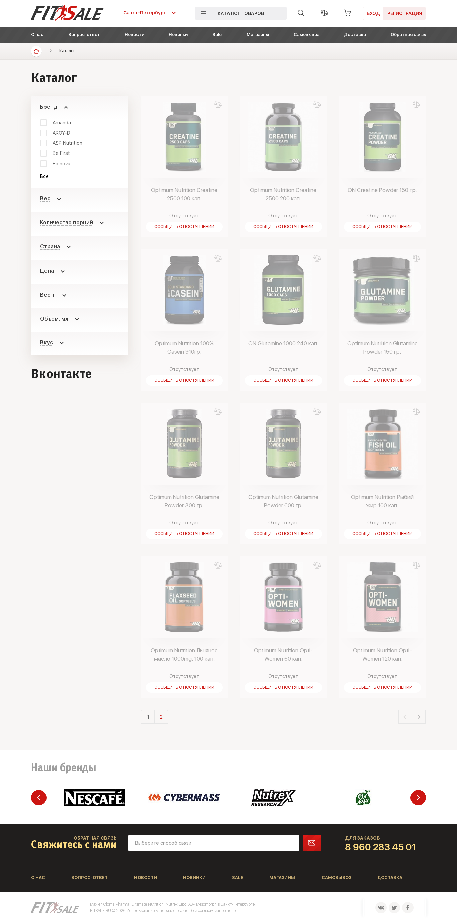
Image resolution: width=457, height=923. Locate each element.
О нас (37, 34)
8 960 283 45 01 (380, 847)
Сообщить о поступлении (184, 226)
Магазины (258, 34)
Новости (134, 34)
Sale (217, 34)
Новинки (178, 34)
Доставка (355, 34)
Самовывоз (306, 34)
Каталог (67, 50)
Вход (373, 13)
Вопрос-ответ (84, 34)
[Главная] (36, 51)
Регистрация (404, 13)
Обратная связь (408, 34)
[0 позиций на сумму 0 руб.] (347, 13)
